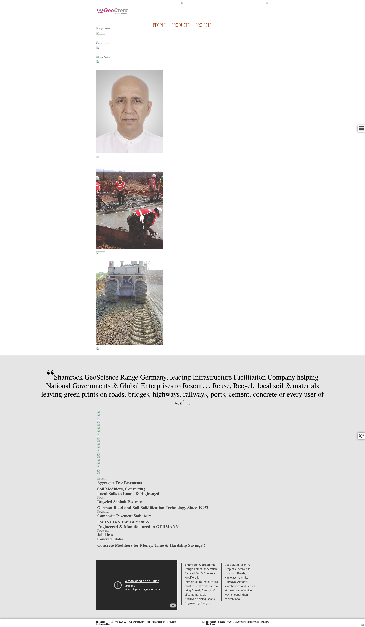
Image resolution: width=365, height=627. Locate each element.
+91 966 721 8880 (234, 622)
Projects (203, 25)
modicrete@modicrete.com (256, 622)
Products (180, 25)
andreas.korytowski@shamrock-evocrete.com (154, 622)
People (159, 25)
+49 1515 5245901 (123, 622)
